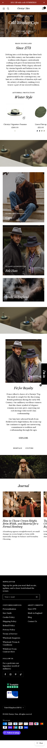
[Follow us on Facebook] (5, 674)
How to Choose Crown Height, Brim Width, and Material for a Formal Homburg (20, 523)
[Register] (37, 597)
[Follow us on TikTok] (20, 674)
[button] (44, 374)
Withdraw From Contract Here (10, 650)
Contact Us (32, 621)
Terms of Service (10, 634)
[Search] (8, 9)
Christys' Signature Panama (15, 124)
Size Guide (7, 613)
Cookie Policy (9, 617)
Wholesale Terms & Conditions (11, 643)
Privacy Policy (9, 630)
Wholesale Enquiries (11, 638)
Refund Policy (9, 626)
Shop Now (23, 24)
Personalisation (9, 609)
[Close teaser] (40, 385)
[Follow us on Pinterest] (15, 674)
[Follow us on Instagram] (10, 674)
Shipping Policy (9, 621)
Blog (30, 617)
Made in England (35, 613)
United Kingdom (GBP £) (13, 707)
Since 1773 (32, 609)
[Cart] (43, 9)
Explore (23, 427)
